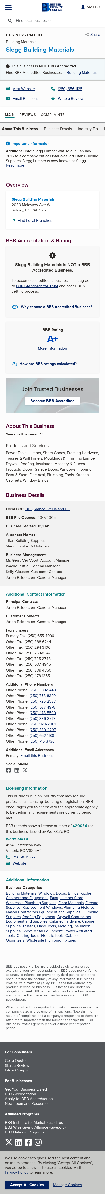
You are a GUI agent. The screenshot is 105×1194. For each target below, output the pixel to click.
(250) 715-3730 (42, 741)
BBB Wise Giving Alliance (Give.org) (35, 1127)
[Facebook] (8, 771)
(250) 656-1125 (70, 89)
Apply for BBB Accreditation (29, 1099)
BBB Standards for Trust (37, 286)
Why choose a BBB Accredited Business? (56, 307)
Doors (61, 893)
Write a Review (71, 98)
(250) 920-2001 (43, 724)
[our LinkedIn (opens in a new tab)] (18, 1145)
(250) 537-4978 (42, 707)
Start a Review (17, 1065)
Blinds (73, 893)
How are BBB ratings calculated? (48, 364)
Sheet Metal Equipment (42, 931)
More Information (52, 348)
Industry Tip (88, 129)
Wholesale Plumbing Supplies (31, 903)
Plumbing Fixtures (79, 907)
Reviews (28, 114)
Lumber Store (71, 898)
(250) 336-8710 (42, 718)
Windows (46, 893)
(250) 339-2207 (43, 730)
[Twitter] (25, 771)
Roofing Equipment (38, 917)
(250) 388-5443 (43, 690)
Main (10, 114)
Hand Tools (46, 926)
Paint (54, 898)
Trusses (28, 926)
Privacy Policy (16, 1172)
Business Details (58, 129)
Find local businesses (34, 20)
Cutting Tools (28, 935)
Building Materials (21, 893)
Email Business (25, 98)
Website (19, 863)
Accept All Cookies (27, 1185)
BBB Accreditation (20, 1094)
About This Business (20, 129)
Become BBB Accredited (52, 401)
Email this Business (37, 755)
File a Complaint (19, 1070)
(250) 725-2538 (43, 701)
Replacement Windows (42, 907)
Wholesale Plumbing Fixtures (51, 940)
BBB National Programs (24, 1132)
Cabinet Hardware (64, 921)
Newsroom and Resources (27, 1103)
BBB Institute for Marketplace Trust (34, 1122)
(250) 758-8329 (43, 695)
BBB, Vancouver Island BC (47, 509)
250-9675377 (24, 857)
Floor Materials (71, 903)
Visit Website (24, 89)
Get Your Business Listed (26, 1089)
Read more (15, 165)
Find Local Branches (35, 220)
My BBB (93, 7)
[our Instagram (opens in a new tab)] (38, 1145)
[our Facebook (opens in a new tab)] (28, 1145)
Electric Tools (52, 935)
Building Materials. (82, 72)
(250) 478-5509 (43, 713)
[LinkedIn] (17, 771)
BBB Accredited (62, 66)
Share (95, 35)
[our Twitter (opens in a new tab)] (9, 1145)
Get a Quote (15, 1060)
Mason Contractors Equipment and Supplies (43, 912)
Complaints (53, 114)
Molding (65, 926)
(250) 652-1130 (42, 735)
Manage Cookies (67, 1184)
